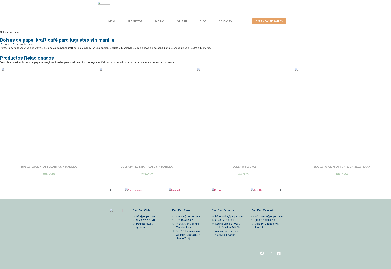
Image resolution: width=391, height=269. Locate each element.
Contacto (225, 21)
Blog (203, 21)
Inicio (111, 21)
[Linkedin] (279, 253)
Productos (134, 21)
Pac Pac (160, 21)
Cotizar (49, 174)
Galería (182, 21)
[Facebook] (262, 253)
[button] (110, 190)
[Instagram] (270, 253)
